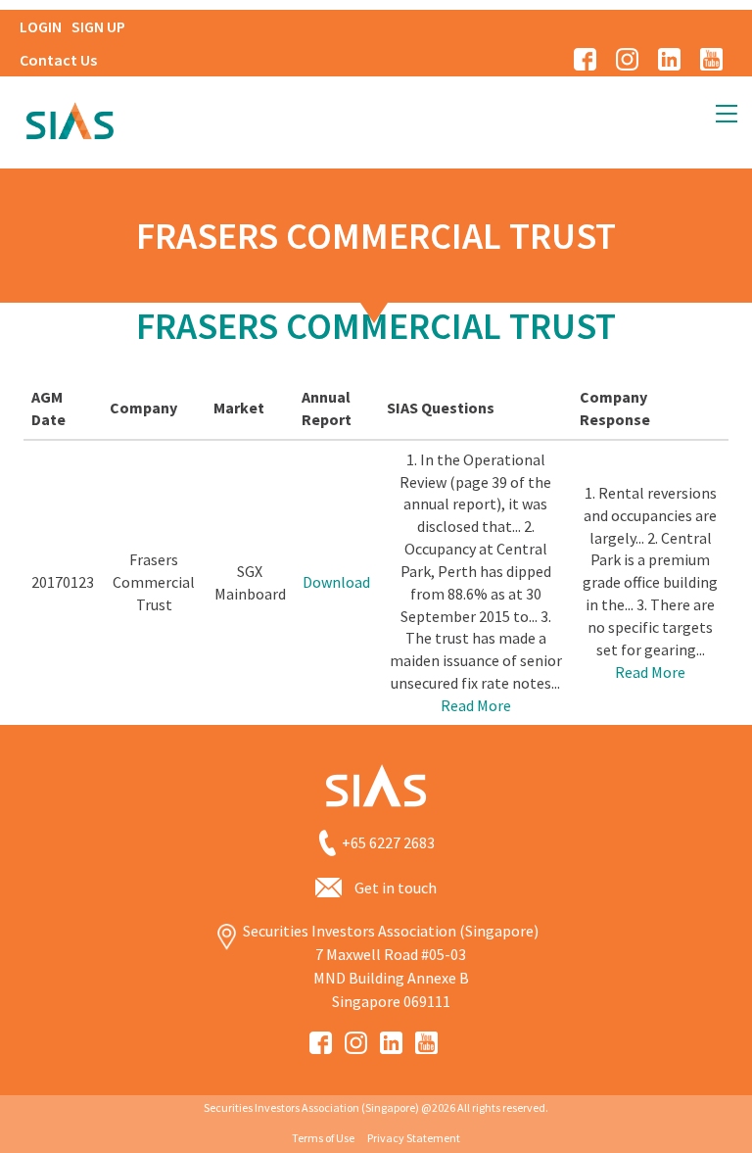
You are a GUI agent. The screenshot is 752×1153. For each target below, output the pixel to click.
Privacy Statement (413, 1137)
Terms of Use (323, 1137)
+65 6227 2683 (388, 842)
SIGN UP (98, 26)
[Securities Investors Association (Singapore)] (69, 118)
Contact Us (58, 60)
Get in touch (395, 887)
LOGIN (41, 26)
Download (336, 582)
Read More (476, 705)
